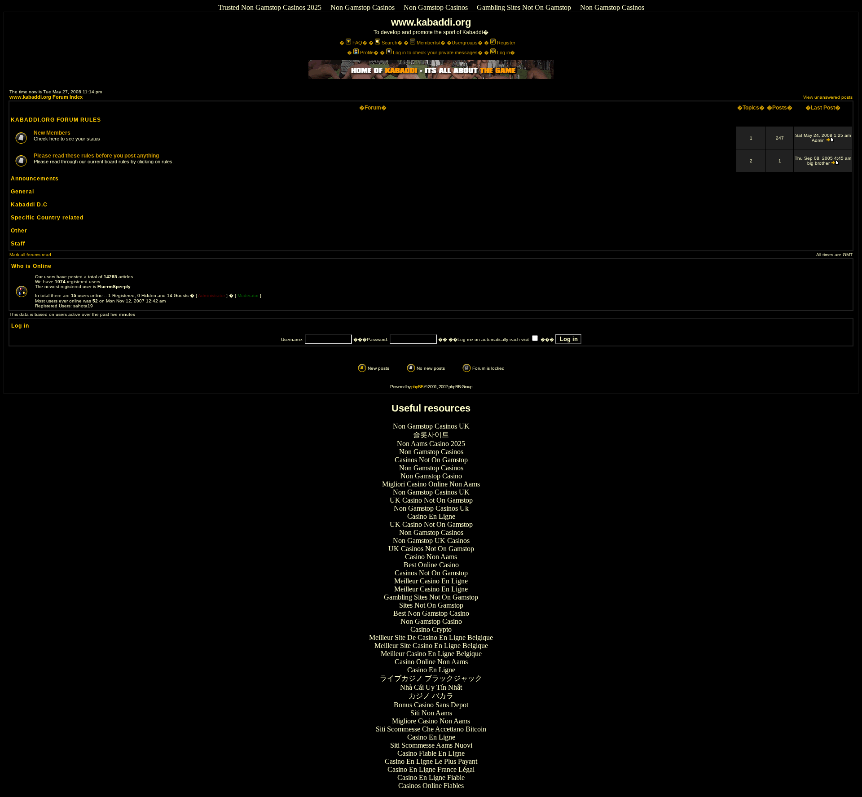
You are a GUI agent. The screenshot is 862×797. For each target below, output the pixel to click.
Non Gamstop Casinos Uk (431, 508)
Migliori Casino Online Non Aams (431, 484)
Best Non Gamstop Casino (431, 613)
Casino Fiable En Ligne (431, 753)
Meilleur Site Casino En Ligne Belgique (431, 645)
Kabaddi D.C (29, 204)
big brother (818, 163)
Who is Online (31, 266)
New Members (52, 133)
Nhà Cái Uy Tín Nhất (431, 687)
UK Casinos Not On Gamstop (431, 548)
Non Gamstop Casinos (362, 7)
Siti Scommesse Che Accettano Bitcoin (431, 729)
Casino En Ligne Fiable (431, 777)
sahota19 (83, 305)
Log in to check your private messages (435, 52)
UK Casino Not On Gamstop (431, 500)
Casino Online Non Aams (431, 662)
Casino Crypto (431, 629)
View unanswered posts (828, 97)
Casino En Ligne (431, 516)
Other (19, 231)
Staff (18, 244)
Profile (367, 52)
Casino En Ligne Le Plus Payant (431, 761)
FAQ (357, 42)
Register (506, 42)
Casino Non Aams (431, 557)
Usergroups (465, 42)
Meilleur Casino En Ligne (431, 581)
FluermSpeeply (114, 286)
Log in (503, 52)
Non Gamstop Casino (431, 476)
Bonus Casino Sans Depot (431, 705)
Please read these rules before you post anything (96, 156)
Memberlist (428, 42)
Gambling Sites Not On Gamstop (524, 7)
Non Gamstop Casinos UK (431, 426)
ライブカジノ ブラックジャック (431, 678)
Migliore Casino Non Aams (431, 721)
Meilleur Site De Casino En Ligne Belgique (431, 637)
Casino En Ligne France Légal (431, 769)
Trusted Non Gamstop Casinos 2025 (269, 7)
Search (389, 42)
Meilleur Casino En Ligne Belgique (431, 653)
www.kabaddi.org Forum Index (46, 97)
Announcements (35, 178)
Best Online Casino (431, 565)
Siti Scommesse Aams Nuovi (431, 745)
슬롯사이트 (431, 434)
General (22, 191)
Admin (818, 140)
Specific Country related (47, 218)
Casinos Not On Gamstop (431, 460)
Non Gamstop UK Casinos (431, 540)
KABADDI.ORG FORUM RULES (56, 120)
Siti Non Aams (431, 713)
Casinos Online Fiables (431, 785)
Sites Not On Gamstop (431, 605)
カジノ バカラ (431, 696)
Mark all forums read (30, 254)
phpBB (417, 386)
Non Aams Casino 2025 (431, 443)
